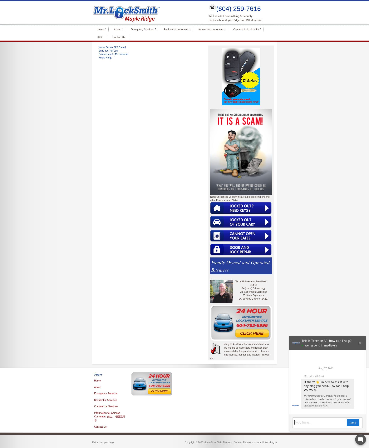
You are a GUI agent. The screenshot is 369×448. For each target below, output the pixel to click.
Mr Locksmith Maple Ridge (147, 12)
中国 (99, 37)
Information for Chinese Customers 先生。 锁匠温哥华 (109, 416)
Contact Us (119, 37)
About (116, 29)
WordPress (262, 442)
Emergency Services (140, 29)
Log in (273, 442)
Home (99, 29)
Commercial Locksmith (244, 29)
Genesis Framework (244, 442)
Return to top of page (103, 442)
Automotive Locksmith (209, 29)
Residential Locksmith (174, 29)
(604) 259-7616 (238, 8)
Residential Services (105, 400)
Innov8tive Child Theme (217, 442)
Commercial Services (106, 406)
